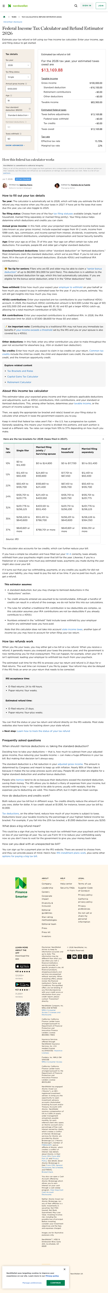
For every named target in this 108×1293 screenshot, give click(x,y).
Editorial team (49, 924)
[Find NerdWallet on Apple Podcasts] (85, 957)
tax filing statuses (63, 213)
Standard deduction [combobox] (17, 115)
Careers (46, 892)
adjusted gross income (70, 764)
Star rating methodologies (49, 918)
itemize (20, 779)
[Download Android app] (22, 984)
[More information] (26, 83)
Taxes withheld (12, 134)
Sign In (87, 5)
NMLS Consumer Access (52, 1062)
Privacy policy (85, 895)
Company (46, 884)
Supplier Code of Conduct (85, 889)
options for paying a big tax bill (19, 856)
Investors (46, 936)
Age (7, 95)
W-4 (68, 554)
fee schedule (57, 1167)
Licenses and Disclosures (51, 1013)
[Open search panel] (76, 6)
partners (6, 173)
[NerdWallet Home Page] (18, 5)
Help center (66, 884)
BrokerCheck (47, 1172)
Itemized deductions (15, 122)
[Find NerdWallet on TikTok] (90, 957)
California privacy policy (85, 900)
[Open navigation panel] (3, 6)
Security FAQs (67, 888)
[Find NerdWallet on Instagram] (80, 957)
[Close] (64, 1269)
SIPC (50, 1145)
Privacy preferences (84, 907)
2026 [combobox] (10, 65)
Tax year (9, 60)
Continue (55, 1283)
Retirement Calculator (19, 382)
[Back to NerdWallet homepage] (4, 17)
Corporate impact (47, 897)
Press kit (46, 932)
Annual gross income (15, 84)
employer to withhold (71, 287)
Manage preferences (31, 1283)
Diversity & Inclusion (47, 904)
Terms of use (84, 884)
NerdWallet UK (76, 1274)
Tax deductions (10, 813)
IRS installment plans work (71, 853)
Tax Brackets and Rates (20, 371)
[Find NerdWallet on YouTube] (74, 957)
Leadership (47, 888)
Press (44, 928)
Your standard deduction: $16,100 (14, 108)
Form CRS (46, 1156)
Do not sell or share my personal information (85, 917)
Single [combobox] (11, 77)
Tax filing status (12, 72)
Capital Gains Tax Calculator (22, 376)
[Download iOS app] (22, 966)
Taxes (14, 17)
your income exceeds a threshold (34, 330)
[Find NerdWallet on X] (69, 957)
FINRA (44, 1145)
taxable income (82, 403)
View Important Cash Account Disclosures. (52, 1192)
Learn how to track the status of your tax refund (43, 731)
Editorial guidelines (47, 911)
